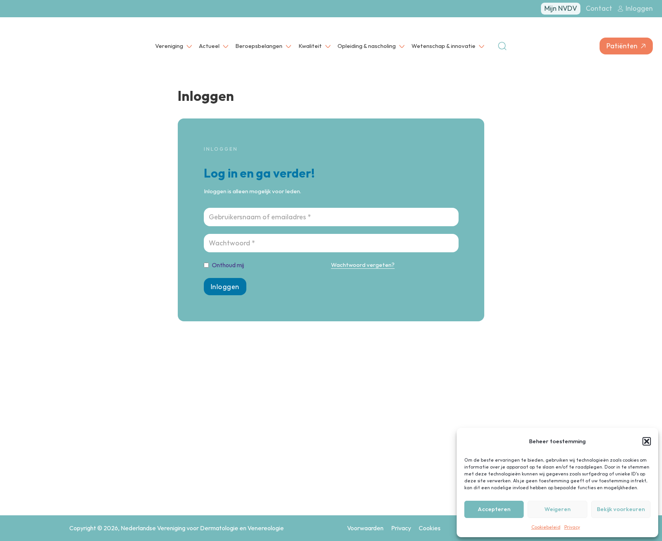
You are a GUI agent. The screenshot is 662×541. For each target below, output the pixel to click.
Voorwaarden (365, 528)
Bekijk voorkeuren (621, 509)
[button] (647, 441)
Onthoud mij (228, 265)
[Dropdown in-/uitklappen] (189, 46)
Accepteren (494, 509)
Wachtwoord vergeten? (363, 264)
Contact (599, 8)
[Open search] (502, 46)
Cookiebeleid (545, 527)
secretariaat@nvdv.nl (116, 479)
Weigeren (557, 509)
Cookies (430, 528)
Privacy (572, 527)
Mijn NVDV (560, 8)
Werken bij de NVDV (425, 450)
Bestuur (409, 435)
